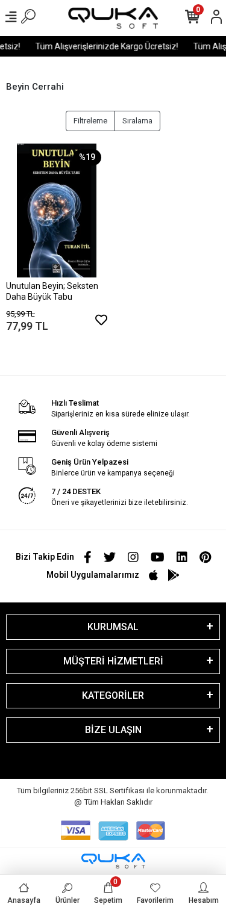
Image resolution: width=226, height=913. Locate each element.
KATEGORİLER (113, 695)
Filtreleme (90, 120)
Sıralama (137, 120)
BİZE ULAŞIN (113, 729)
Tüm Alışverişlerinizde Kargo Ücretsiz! (105, 46)
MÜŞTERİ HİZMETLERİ (113, 661)
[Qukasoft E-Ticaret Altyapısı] (113, 860)
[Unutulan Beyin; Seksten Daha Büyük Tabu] (56, 210)
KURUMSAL (113, 627)
